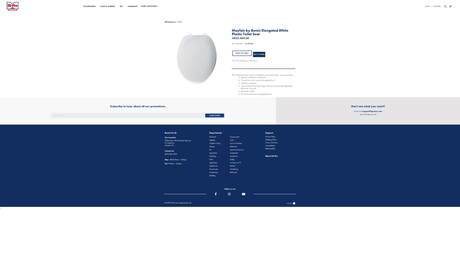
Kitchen (212, 146)
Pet (210, 150)
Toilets (180, 22)
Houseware (213, 169)
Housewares (234, 137)
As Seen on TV (235, 162)
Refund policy (270, 148)
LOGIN (427, 6)
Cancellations (270, 145)
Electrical (212, 137)
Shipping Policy (270, 139)
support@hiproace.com (372, 111)
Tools (232, 140)
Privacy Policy (270, 136)
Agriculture (213, 153)
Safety (232, 159)
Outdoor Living (214, 143)
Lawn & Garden (236, 143)
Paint (211, 159)
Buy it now (259, 54)
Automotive (234, 153)
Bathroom (233, 146)
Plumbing (212, 156)
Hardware (234, 156)
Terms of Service (271, 142)
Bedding (212, 175)
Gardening (234, 169)
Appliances (213, 166)
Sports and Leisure (237, 150)
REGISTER (437, 6)
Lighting (212, 140)
